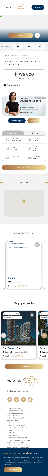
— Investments (12, 420)
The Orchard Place (12, 348)
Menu (8, 7)
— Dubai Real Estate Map (16, 418)
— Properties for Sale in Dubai (18, 437)
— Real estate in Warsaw (16, 425)
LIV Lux (35, 140)
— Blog (10, 430)
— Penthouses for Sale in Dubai (18, 447)
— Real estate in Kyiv (14, 423)
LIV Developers (16, 140)
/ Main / (8, 56)
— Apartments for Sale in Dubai (18, 440)
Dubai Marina (13, 85)
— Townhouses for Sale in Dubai (18, 445)
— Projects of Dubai (14, 408)
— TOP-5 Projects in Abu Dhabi (18, 428)
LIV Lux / (24, 56)
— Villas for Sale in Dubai (16, 442)
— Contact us (12, 435)
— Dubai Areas (12, 415)
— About (10, 433)
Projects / (16, 56)
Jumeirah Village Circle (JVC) (16, 352)
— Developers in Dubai (15, 413)
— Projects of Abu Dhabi (16, 410)
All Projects (24, 366)
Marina (11, 278)
